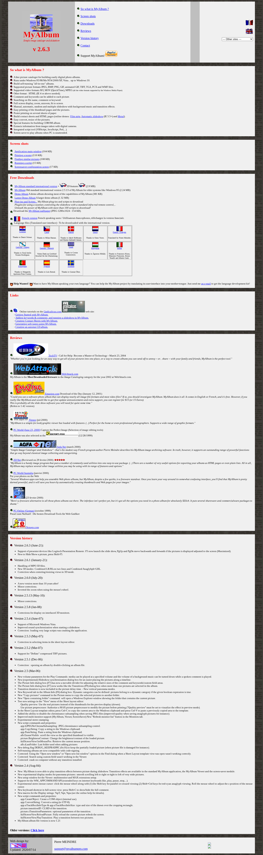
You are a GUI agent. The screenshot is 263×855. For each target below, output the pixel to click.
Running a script (23, 162)
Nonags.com (32, 527)
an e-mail (206, 283)
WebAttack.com (69, 373)
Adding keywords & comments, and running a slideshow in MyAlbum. (52, 317)
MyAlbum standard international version (36, 186)
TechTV (52, 355)
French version (29, 218)
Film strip (75, 116)
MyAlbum (20, 190)
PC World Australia (23, 473)
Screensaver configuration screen (32, 166)
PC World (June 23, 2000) (26, 429)
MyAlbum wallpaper (39, 210)
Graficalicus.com (53, 311)
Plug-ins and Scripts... (26, 201)
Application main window (28, 151)
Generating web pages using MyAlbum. (36, 323)
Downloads (87, 23)
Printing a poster (23, 155)
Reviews (85, 31)
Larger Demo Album (25, 197)
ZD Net (17, 459)
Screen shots (88, 16)
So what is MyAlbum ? (94, 9)
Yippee (32, 419)
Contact (85, 45)
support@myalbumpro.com (71, 848)
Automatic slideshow (92, 116)
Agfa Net (61, 446)
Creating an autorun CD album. (31, 326)
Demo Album (21, 193)
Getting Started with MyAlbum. (31, 314)
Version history (89, 38)
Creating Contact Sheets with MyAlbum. (36, 320)
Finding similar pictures (27, 159)
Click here (37, 830)
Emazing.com (51, 393)
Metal (121, 116)
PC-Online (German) (24, 510)
